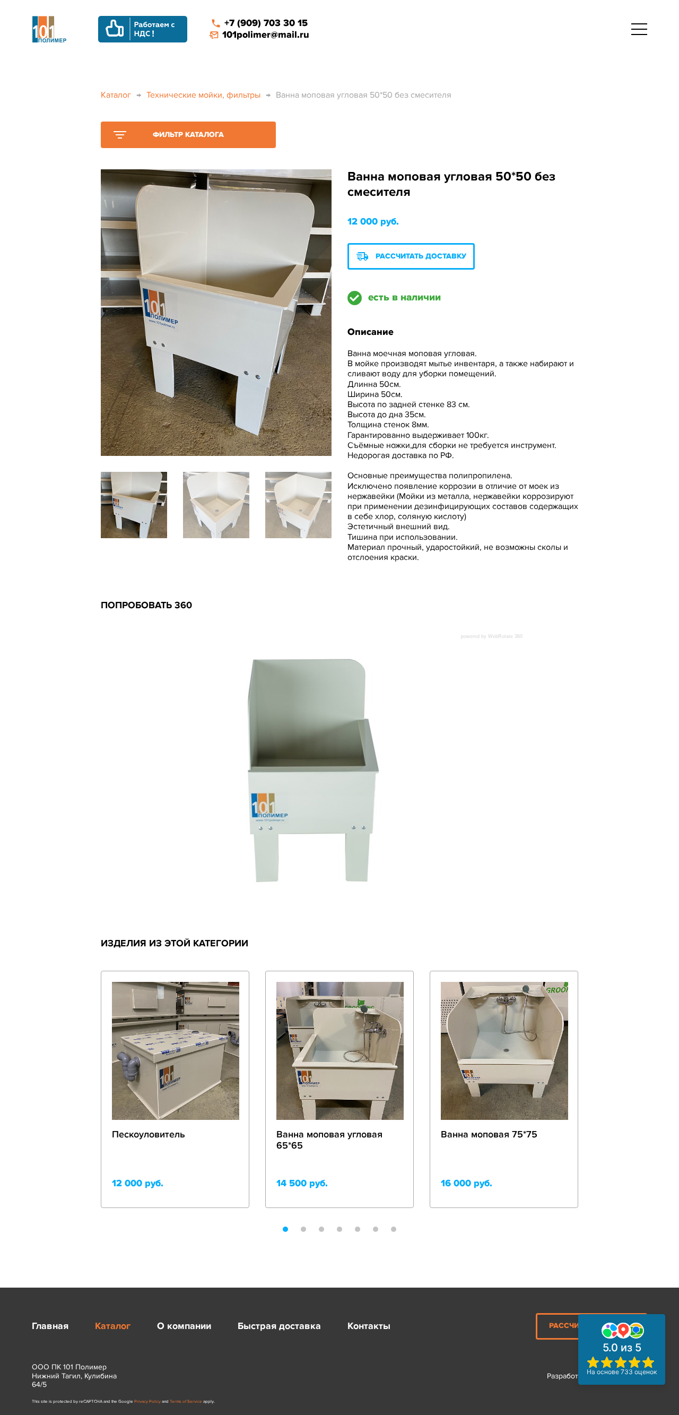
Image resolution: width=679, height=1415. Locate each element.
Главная (50, 1326)
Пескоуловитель (148, 1134)
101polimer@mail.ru (265, 34)
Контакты (368, 1326)
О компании (184, 1326)
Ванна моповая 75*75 (489, 1134)
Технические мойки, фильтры (203, 95)
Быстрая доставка (279, 1326)
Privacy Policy (147, 1401)
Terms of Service (186, 1401)
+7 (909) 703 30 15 (266, 23)
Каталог (116, 95)
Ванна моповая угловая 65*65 (329, 1140)
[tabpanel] (175, 1089)
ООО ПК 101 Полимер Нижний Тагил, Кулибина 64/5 (74, 1376)
